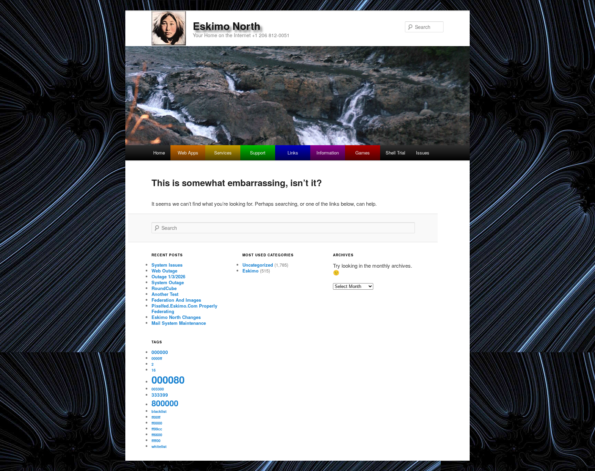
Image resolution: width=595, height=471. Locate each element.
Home (159, 152)
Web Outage (164, 270)
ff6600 (157, 434)
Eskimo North (226, 25)
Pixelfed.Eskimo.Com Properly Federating (184, 308)
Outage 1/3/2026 (168, 276)
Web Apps (188, 152)
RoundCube (164, 288)
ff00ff (156, 417)
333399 (160, 395)
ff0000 (157, 423)
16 (154, 370)
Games (362, 152)
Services (223, 152)
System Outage (168, 282)
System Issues (167, 264)
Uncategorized (257, 264)
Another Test (165, 294)
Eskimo (250, 270)
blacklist (159, 411)
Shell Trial (395, 152)
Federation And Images (176, 300)
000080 (168, 379)
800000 (165, 403)
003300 (158, 389)
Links (293, 152)
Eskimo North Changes (176, 317)
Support (257, 152)
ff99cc (157, 428)
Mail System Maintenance (179, 323)
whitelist (159, 446)
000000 (160, 352)
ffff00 (156, 440)
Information (327, 152)
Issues (422, 152)
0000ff (157, 358)
